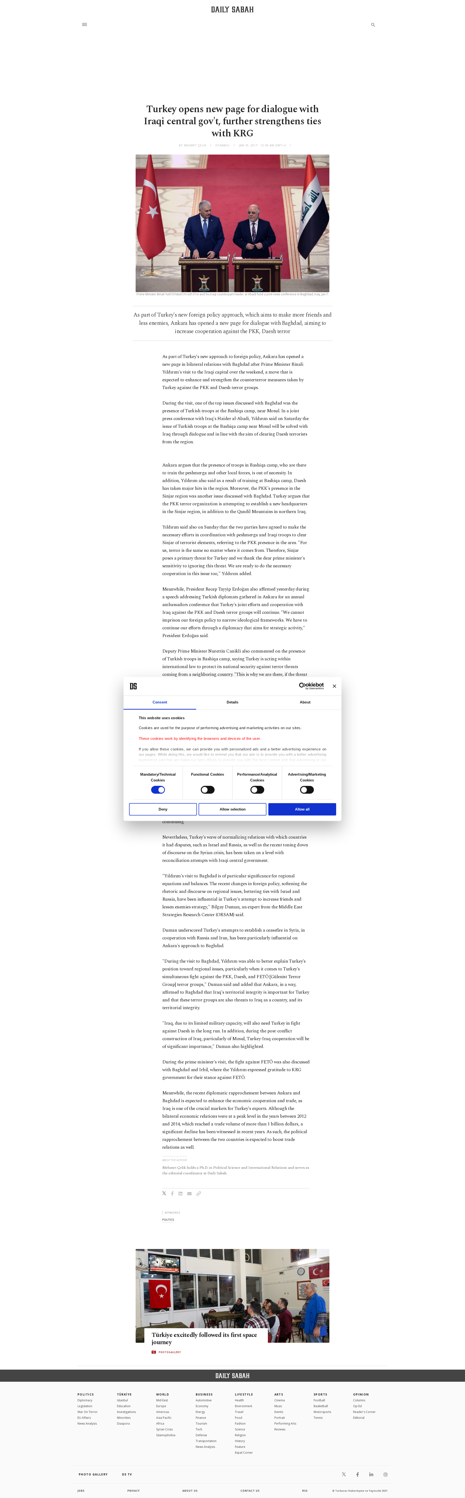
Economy (202, 1406)
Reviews (279, 1429)
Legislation (85, 1406)
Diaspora (123, 1423)
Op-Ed (357, 1406)
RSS (305, 1490)
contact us (250, 1490)
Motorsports (322, 1412)
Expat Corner (244, 1453)
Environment (243, 1406)
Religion (240, 1435)
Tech (199, 1429)
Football (319, 1400)
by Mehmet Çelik (192, 145)
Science (240, 1429)
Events (278, 1412)
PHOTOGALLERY (170, 1352)
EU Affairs (84, 1418)
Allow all (302, 809)
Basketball (321, 1406)
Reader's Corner (364, 1412)
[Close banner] (334, 686)
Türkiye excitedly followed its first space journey (204, 1339)
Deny (163, 809)
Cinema (279, 1400)
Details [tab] (233, 702)
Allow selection (233, 809)
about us (190, 1490)
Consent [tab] (160, 702)
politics (168, 1219)
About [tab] (305, 702)
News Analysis (87, 1423)
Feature (240, 1447)
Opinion (361, 1394)
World (162, 1394)
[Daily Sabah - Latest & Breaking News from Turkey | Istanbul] (232, 9)
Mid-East (162, 1400)
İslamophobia (165, 1435)
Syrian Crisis (164, 1429)
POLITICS (86, 1394)
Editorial (358, 1418)
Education (124, 1406)
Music (278, 1406)
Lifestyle (244, 1394)
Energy (200, 1412)
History (240, 1441)
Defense (201, 1435)
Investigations (126, 1412)
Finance (201, 1418)
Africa (160, 1423)
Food (238, 1418)
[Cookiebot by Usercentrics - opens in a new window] (302, 686)
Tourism (201, 1423)
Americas (162, 1412)
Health (239, 1400)
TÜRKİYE (124, 1394)
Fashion (240, 1423)
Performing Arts (285, 1423)
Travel (239, 1412)
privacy (133, 1490)
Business (204, 1394)
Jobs (81, 1490)
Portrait (279, 1418)
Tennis (318, 1418)
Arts (278, 1394)
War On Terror (88, 1412)
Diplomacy (85, 1400)
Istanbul (122, 1400)
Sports (320, 1394)
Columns (359, 1400)
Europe (161, 1406)
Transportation (206, 1441)
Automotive (204, 1400)
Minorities (124, 1418)
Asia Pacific (163, 1418)
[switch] (208, 790)
